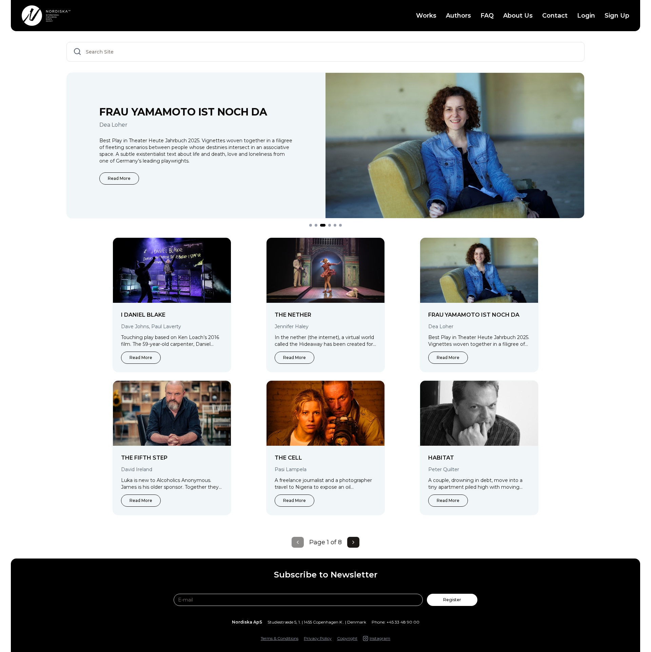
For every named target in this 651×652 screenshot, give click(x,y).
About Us (518, 15)
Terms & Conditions (279, 638)
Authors (458, 15)
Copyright (347, 638)
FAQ (487, 15)
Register (452, 599)
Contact (555, 15)
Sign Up (617, 15)
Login (586, 15)
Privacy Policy (318, 638)
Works (426, 15)
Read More (176, 178)
